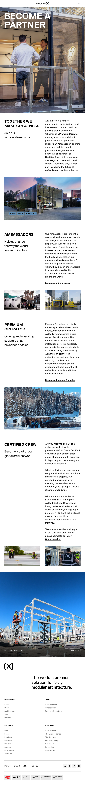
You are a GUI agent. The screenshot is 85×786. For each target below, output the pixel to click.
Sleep (6, 714)
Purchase (8, 737)
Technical (8, 753)
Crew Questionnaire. (58, 537)
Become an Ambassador (58, 283)
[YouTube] (79, 766)
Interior (7, 717)
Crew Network (51, 704)
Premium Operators (53, 711)
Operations (9, 750)
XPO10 (12, 214)
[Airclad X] (42, 3)
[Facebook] (69, 766)
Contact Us (50, 750)
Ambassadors (51, 707)
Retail (6, 707)
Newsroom (49, 743)
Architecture (9, 711)
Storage (7, 747)
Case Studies (50, 730)
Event (6, 704)
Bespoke (8, 740)
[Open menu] (79, 4)
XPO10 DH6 (31, 214)
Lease (6, 734)
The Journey (50, 737)
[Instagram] (74, 766)
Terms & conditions (21, 766)
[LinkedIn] (65, 766)
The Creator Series (53, 734)
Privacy (7, 766)
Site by (35, 766)
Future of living (51, 740)
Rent (6, 730)
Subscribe (49, 747)
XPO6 (20, 214)
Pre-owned (9, 743)
